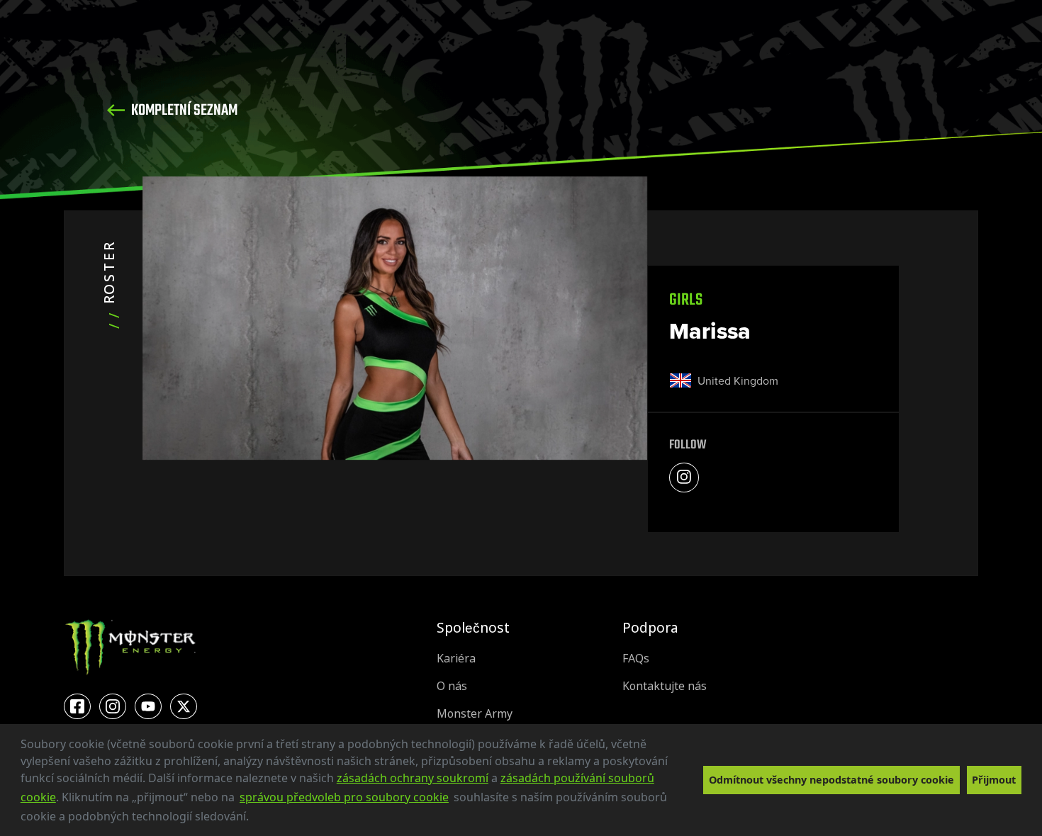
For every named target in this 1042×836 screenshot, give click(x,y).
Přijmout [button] (994, 779)
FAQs (635, 658)
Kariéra (456, 658)
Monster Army (474, 714)
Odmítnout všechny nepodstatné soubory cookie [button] (831, 779)
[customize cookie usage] (262, 820)
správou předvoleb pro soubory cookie (344, 797)
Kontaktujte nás (664, 686)
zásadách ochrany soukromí (412, 778)
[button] (254, 818)
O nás (452, 686)
